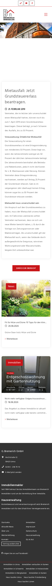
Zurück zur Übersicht (26, 268)
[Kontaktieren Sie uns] (20, 3)
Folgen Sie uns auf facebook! (15, 553)
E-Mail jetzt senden (13, 472)
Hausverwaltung (11, 500)
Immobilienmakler (12, 485)
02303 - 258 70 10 (12, 466)
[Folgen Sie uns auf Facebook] (32, 3)
